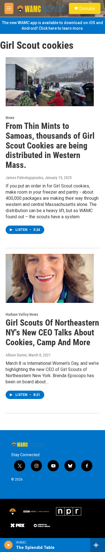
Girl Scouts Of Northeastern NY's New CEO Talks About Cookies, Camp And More (52, 332)
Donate (87, 8)
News (10, 117)
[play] (8, 545)
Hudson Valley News (22, 314)
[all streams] (97, 545)
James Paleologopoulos (24, 177)
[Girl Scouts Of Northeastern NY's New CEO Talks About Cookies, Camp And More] (50, 278)
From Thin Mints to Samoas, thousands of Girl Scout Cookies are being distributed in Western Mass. (50, 145)
